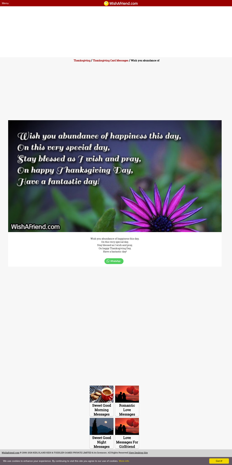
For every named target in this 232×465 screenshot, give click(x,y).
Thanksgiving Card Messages (110, 60)
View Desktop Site (138, 452)
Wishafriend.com (10, 452)
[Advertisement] (116, 32)
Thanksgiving (82, 60)
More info (124, 461)
